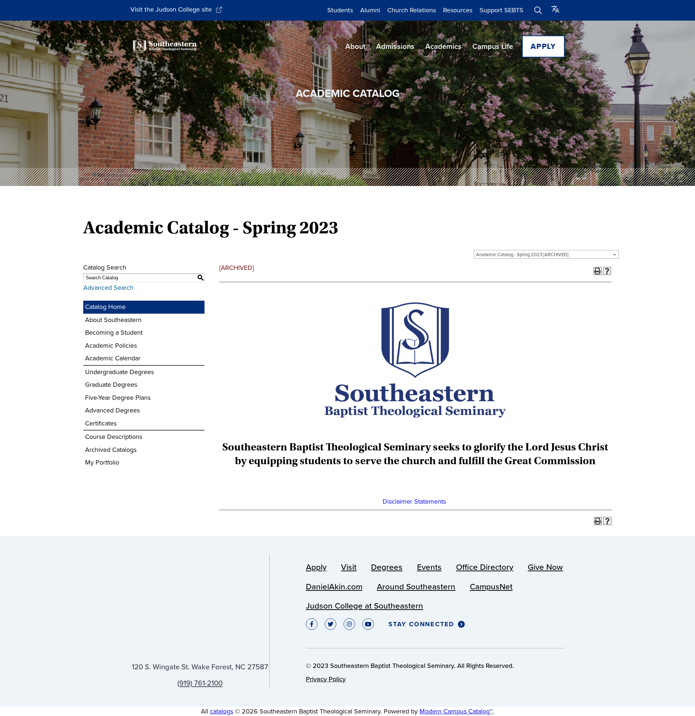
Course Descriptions (113, 436)
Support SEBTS (501, 10)
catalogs (221, 711)
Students (340, 10)
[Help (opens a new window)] (607, 271)
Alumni (370, 10)
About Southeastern (113, 320)
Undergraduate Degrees (119, 372)
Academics (443, 46)
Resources (457, 10)
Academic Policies (111, 345)
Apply (543, 46)
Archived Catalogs (110, 449)
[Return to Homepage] (164, 46)
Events (429, 567)
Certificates (101, 423)
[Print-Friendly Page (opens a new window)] (598, 271)
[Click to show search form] (538, 10)
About (355, 46)
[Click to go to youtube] (368, 624)
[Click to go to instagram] (349, 624)
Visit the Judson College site (171, 9)
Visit (349, 567)
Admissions (395, 46)
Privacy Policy (326, 679)
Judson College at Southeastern (364, 606)
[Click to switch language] (555, 10)
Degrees (387, 567)
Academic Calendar (112, 358)
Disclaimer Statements (414, 501)
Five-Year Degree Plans (118, 397)
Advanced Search (108, 287)
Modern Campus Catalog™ (456, 711)
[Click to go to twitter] (330, 624)
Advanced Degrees (112, 410)
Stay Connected (421, 624)
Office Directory (484, 567)
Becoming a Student (114, 332)
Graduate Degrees (111, 384)
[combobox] (546, 254)
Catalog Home (105, 307)
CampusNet (491, 587)
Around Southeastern (416, 587)
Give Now (545, 567)
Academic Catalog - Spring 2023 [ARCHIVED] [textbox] (522, 254)
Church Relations (411, 10)
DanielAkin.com (334, 587)
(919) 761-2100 (200, 683)
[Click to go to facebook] (311, 624)
